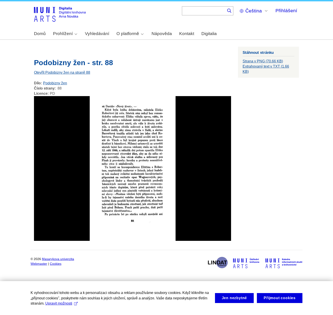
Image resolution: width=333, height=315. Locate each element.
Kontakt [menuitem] (186, 33)
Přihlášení (286, 10)
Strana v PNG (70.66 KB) (263, 61)
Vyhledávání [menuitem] (97, 33)
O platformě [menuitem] (127, 33)
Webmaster (39, 263)
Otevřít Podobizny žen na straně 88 (62, 72)
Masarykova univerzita (58, 259)
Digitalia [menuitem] (209, 33)
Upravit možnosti (58, 303)
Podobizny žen (55, 83)
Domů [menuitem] (40, 33)
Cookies (55, 263)
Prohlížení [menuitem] (63, 33)
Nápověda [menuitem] (162, 33)
